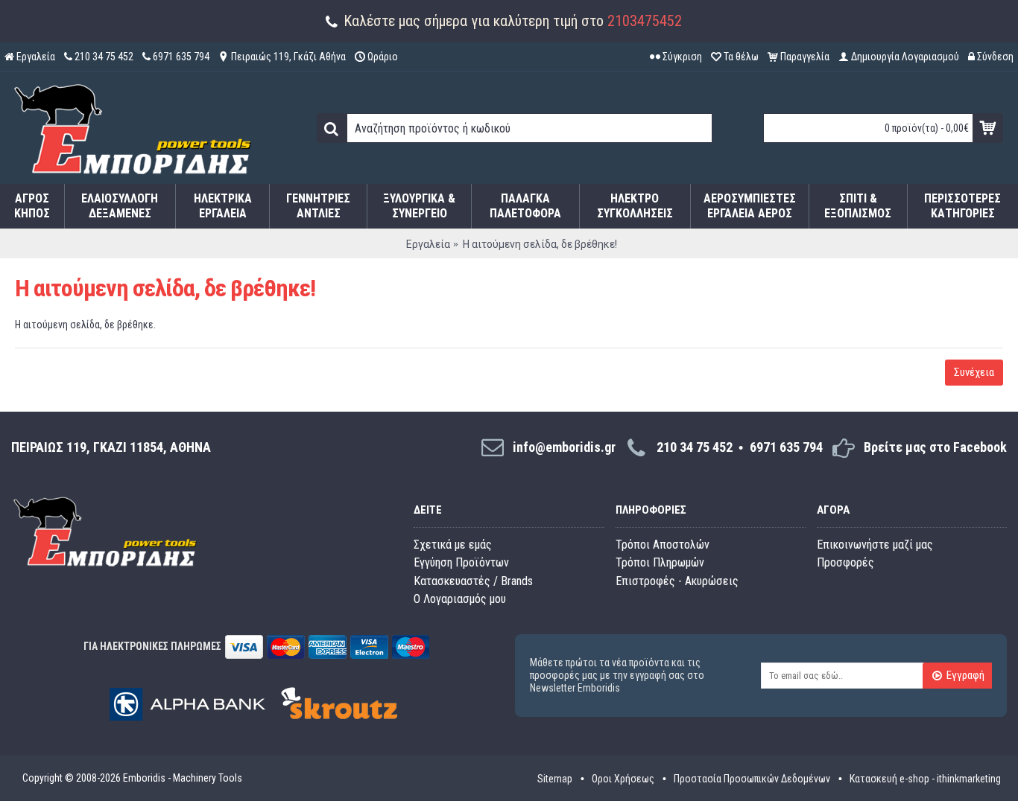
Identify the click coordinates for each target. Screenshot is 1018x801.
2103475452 (644, 21)
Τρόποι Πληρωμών (660, 562)
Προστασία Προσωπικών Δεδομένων (752, 779)
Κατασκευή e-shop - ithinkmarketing (925, 779)
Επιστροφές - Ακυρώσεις (677, 581)
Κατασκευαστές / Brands (473, 581)
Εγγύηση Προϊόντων (461, 562)
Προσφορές (845, 562)
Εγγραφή (965, 676)
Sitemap (554, 779)
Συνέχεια (974, 372)
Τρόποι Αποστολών (662, 544)
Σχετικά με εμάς (453, 544)
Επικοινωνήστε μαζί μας (875, 544)
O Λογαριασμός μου (460, 599)
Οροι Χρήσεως (623, 779)
